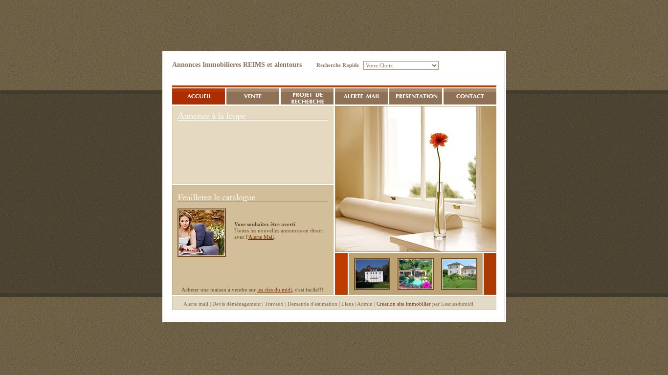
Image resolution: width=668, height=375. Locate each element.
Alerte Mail (261, 237)
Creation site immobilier (404, 304)
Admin (365, 304)
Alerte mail (195, 304)
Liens (347, 304)
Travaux (274, 304)
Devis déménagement (236, 304)
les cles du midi (274, 289)
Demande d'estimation (312, 304)
